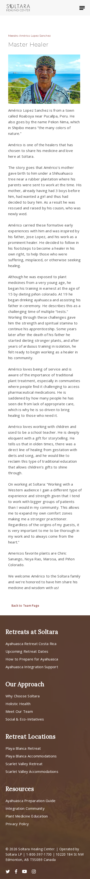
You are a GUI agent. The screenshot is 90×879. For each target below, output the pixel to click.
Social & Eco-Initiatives (25, 719)
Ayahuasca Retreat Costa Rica (31, 643)
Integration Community (25, 808)
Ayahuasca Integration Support (32, 666)
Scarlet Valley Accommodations (32, 771)
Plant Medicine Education (27, 816)
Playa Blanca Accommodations (31, 756)
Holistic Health (18, 703)
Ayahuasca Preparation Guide (31, 800)
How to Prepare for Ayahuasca (32, 659)
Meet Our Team (19, 711)
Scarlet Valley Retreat (24, 763)
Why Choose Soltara (23, 696)
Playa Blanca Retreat (23, 748)
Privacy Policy (17, 823)
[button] (82, 7)
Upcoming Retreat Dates (27, 651)
